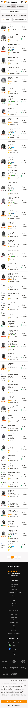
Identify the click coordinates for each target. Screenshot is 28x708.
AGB (14, 597)
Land (14, 600)
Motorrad (8, 6)
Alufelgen (14, 620)
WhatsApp (13, 645)
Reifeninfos (14, 587)
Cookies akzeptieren (14, 701)
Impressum (14, 595)
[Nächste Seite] (19, 557)
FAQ (14, 654)
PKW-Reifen (14, 614)
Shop (14, 625)
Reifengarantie (14, 584)
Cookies (14, 605)
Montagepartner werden (14, 592)
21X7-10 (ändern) (15, 11)
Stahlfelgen (14, 617)
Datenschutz (14, 603)
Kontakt (14, 652)
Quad (13, 6)
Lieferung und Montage (14, 633)
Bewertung (14, 589)
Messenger (14, 649)
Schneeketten (20, 6)
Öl (14, 628)
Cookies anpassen (14, 705)
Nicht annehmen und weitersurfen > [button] (18, 680)
